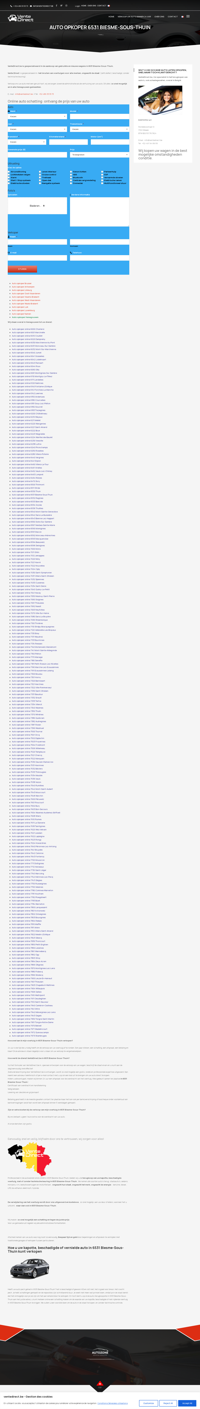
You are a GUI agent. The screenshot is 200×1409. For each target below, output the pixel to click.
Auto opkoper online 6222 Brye (26, 430)
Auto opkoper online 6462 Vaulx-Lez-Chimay (32, 471)
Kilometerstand (57, 136)
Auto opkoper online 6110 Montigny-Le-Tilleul (32, 376)
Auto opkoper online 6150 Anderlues (28, 396)
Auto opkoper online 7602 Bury (26, 806)
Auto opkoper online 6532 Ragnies (27, 498)
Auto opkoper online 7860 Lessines (28, 948)
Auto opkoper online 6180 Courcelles (28, 400)
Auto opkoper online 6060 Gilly (25, 369)
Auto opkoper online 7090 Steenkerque (30, 620)
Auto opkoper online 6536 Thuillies (27, 508)
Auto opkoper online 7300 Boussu (27, 674)
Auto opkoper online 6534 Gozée (27, 505)
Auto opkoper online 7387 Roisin (26, 724)
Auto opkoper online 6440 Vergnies (28, 457)
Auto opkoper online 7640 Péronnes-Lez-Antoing (34, 846)
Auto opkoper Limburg (22, 290)
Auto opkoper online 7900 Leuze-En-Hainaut (32, 978)
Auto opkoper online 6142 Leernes (27, 393)
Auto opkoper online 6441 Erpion (26, 461)
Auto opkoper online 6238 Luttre (26, 444)
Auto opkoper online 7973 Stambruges (29, 1035)
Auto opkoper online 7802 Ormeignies (29, 914)
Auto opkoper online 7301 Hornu (26, 677)
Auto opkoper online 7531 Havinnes (28, 765)
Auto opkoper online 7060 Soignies (27, 599)
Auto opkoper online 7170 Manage (27, 657)
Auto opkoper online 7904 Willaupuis (28, 988)
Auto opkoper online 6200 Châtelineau (29, 413)
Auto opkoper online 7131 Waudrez (27, 636)
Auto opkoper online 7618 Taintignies (28, 826)
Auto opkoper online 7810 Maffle (26, 924)
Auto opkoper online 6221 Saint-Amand (29, 427)
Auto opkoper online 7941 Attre (26, 1008)
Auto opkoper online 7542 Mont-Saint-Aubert (32, 789)
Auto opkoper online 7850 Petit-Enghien (30, 944)
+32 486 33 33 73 (46, 94)
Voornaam (74, 246)
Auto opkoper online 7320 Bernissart (28, 680)
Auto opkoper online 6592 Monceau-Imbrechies (33, 535)
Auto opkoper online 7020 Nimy (26, 559)
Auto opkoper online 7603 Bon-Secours (29, 809)
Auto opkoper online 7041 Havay (26, 592)
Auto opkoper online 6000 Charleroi (28, 329)
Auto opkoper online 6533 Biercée (27, 501)
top (99, 1387)
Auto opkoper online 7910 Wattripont (28, 995)
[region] (100, 1400)
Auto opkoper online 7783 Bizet (26, 900)
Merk (13, 111)
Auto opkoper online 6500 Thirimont (28, 484)
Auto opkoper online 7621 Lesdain (27, 833)
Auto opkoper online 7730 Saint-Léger (29, 870)
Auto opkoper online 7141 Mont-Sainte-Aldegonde (34, 650)
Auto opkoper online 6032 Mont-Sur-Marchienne (34, 349)
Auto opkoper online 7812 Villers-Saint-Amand (32, 931)
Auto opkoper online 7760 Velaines (27, 887)
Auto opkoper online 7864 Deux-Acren (29, 961)
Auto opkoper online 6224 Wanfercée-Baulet (32, 437)
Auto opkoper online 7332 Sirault (27, 697)
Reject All (168, 1403)
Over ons (92, 5)
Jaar (10, 124)
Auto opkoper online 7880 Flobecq (27, 971)
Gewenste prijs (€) (16, 149)
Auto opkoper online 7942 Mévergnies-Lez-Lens (33, 1012)
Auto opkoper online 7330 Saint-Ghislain (30, 691)
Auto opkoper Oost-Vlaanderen (26, 293)
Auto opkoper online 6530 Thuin (26, 491)
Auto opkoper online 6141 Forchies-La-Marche (32, 389)
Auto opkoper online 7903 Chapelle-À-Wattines (33, 985)
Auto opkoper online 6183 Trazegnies (28, 410)
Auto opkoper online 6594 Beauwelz (28, 542)
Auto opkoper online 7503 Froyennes (28, 741)
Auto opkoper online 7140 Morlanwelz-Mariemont (34, 647)
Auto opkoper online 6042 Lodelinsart (29, 359)
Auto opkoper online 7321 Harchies (27, 684)
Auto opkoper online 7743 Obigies (27, 880)
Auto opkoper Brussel (21, 283)
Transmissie (77, 124)
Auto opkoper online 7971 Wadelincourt (29, 1029)
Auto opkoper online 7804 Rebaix (27, 920)
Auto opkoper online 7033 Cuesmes (28, 582)
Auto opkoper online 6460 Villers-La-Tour (30, 464)
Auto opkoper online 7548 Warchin (27, 795)
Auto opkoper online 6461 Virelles (27, 467)
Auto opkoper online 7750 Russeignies (29, 883)
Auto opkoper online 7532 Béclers (27, 768)
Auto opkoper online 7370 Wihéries (27, 714)
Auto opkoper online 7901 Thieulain (27, 981)
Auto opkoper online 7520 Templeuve (28, 751)
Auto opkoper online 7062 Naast (26, 606)
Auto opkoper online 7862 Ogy (25, 954)
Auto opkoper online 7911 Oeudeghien (29, 998)
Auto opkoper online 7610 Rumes (26, 819)
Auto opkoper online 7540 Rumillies (28, 785)
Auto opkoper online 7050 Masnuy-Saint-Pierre (33, 596)
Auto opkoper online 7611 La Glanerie (28, 822)
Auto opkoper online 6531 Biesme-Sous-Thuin (32, 494)
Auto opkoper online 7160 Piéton (26, 653)
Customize (148, 1403)
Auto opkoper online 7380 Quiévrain (28, 718)
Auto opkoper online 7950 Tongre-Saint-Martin (33, 1019)
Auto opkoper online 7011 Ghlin (25, 552)
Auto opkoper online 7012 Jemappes (28, 555)
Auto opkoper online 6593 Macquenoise (30, 538)
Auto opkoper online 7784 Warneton (28, 904)
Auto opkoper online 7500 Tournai (27, 731)
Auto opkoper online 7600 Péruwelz (28, 799)
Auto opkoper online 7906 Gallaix (27, 991)
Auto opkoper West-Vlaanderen (26, 300)
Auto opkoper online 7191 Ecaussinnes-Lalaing (33, 670)
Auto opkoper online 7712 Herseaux (28, 866)
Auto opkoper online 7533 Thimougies (29, 772)
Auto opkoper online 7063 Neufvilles (28, 609)
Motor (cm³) (97, 136)
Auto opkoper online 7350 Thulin (26, 711)
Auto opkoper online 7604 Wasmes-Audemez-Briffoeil (36, 812)
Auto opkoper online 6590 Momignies (29, 528)
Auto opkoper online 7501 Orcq (26, 734)
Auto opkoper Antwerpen (23, 286)
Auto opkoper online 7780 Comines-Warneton (32, 890)
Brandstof (13, 136)
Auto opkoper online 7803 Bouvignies (29, 917)
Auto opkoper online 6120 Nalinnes (27, 383)
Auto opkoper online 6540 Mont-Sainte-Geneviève (35, 511)
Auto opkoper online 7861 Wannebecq (29, 951)
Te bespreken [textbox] (78, 154)
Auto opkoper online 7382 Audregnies (29, 721)
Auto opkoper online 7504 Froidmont (28, 745)
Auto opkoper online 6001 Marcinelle (28, 332)
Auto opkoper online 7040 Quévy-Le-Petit (31, 589)
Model (74, 111)
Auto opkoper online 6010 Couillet (27, 335)
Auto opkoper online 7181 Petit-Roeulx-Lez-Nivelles (35, 663)
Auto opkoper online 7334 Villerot (27, 704)
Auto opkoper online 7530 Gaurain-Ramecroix (32, 762)
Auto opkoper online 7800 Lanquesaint (29, 907)
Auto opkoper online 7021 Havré (26, 562)
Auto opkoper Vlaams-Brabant (25, 297)
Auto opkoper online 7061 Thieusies (28, 603)
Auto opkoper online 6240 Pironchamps (30, 447)
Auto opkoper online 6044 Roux (26, 366)
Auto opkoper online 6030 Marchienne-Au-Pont (33, 342)
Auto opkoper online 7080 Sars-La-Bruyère (31, 616)
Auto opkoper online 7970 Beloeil (26, 1025)
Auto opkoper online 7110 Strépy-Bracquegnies (33, 626)
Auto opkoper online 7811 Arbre (26, 927)
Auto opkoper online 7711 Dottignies (28, 863)
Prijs (72, 149)
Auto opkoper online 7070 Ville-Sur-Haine (30, 613)
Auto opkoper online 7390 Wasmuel (28, 728)
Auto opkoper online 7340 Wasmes (27, 707)
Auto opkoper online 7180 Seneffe (27, 660)
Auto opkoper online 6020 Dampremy (28, 339)
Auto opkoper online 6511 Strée (26, 488)
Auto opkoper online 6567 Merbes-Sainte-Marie (33, 525)
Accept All (187, 1403)
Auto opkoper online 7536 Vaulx (26, 778)
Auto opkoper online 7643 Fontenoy (28, 856)
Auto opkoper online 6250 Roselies (27, 450)
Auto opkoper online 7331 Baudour (27, 694)
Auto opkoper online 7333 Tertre (26, 701)
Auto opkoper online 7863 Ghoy (26, 958)
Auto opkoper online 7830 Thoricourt (28, 941)
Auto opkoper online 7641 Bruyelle (27, 849)
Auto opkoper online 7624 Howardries (29, 843)
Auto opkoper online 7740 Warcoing (28, 873)
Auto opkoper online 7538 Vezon (26, 782)
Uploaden (12, 194)
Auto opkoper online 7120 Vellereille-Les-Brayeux (34, 630)
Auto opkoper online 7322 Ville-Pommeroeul (31, 687)
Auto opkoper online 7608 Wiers (26, 816)
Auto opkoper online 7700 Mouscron (28, 860)
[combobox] (37, 116)
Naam (13, 236)
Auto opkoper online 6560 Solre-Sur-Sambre (32, 521)
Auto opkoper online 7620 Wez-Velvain (29, 829)
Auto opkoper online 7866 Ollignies (27, 964)
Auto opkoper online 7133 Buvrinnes (28, 640)
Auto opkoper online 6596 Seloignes (28, 545)
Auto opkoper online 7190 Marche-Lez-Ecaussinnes (35, 667)
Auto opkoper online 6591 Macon (27, 532)
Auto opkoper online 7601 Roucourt (28, 802)
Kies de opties (15, 167)
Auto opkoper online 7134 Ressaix (27, 643)
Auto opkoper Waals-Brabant (25, 303)
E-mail (13, 252)
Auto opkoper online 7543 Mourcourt (28, 792)
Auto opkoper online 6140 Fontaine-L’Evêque (32, 386)
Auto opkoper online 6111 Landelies (27, 379)
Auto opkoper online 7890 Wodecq (27, 975)
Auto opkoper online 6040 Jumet (26, 352)
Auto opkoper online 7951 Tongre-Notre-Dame (32, 1022)
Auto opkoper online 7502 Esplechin (28, 738)
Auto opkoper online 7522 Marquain (28, 758)
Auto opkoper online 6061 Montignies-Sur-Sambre (34, 373)
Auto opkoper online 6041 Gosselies (28, 356)
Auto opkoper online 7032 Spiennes (28, 579)
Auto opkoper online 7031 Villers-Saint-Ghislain (33, 576)
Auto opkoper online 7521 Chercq (27, 755)
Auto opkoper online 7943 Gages (26, 1015)
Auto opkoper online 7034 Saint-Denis (29, 586)
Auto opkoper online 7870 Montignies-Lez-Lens (33, 968)
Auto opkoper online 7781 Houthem (27, 893)
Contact (101, 5)
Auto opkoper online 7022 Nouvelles (28, 565)
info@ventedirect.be (24, 94)
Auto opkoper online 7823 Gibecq (27, 937)
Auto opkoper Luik (20, 307)
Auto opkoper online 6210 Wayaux (27, 417)
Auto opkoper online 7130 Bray (25, 633)
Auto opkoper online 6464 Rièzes (27, 478)
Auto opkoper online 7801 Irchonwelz (28, 910)
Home (83, 5)
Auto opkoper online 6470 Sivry (26, 481)
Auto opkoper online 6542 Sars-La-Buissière (32, 515)
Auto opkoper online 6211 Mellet (26, 420)
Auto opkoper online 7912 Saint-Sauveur (30, 1002)
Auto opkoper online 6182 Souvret (27, 406)
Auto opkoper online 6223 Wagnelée (28, 434)
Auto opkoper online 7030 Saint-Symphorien (32, 572)
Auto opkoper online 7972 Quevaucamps (30, 1032)
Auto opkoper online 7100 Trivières (27, 623)
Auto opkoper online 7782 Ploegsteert (29, 897)
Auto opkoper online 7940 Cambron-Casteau (32, 1005)
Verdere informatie (80, 194)
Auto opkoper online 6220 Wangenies (29, 423)
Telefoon (77, 252)
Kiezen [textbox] (13, 116)
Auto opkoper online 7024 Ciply (26, 569)
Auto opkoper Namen (21, 313)
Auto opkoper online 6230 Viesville (27, 440)
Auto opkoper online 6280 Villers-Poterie (30, 454)
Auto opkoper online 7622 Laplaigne (28, 836)
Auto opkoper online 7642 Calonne (27, 853)
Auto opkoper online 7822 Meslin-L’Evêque (31, 934)
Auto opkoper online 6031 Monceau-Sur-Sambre (33, 346)
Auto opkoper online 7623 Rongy (26, 839)
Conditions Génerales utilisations (113, 1403)
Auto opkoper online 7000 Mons (26, 549)
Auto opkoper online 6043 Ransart (27, 363)
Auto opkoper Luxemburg (23, 310)
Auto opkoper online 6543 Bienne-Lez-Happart (33, 518)
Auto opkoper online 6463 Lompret (27, 474)
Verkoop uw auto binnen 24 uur (134, 16)
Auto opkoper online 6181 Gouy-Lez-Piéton (31, 403)
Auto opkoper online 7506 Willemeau (28, 748)
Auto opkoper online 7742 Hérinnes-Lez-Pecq (32, 877)
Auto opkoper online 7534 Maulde (27, 775)
